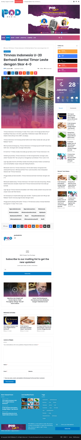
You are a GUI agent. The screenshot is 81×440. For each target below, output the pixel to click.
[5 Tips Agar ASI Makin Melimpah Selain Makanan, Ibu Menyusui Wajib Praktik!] (30, 407)
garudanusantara (30, 209)
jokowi (50, 405)
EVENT (17, 37)
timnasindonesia (16, 219)
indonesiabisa (14, 212)
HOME (3, 37)
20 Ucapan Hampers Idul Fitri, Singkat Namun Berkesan (11, 327)
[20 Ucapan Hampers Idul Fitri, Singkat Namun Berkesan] (11, 321)
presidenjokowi (50, 410)
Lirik (43, 410)
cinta (50, 402)
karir (55, 405)
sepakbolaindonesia (38, 216)
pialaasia (42, 212)
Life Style (56, 407)
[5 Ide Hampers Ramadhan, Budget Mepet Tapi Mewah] (27, 321)
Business (45, 402)
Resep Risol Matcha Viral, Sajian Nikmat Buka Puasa (72, 135)
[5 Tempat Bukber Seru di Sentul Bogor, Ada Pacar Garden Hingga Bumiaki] (44, 321)
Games (54, 402)
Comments (73, 108)
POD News (11, 48)
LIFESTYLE (23, 37)
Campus (29, 37)
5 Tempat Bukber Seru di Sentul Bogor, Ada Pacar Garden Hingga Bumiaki (42, 1)
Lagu (50, 407)
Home (6, 48)
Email (5, 371)
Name (5, 364)
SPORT (12, 37)
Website (30, 371)
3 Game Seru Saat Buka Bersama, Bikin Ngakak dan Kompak (72, 157)
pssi (27, 216)
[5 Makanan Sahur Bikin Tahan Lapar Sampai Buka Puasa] (36, 403)
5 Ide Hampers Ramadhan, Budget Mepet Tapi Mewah (26, 327)
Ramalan (44, 413)
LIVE (34, 37)
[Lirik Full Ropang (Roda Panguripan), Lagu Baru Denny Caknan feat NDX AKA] (24, 407)
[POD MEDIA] (11, 13)
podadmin (8, 68)
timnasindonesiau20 (31, 219)
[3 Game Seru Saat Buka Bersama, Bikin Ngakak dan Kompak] (62, 156)
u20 (43, 219)
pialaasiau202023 (16, 216)
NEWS (8, 37)
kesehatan (45, 407)
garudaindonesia (15, 209)
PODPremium (76, 437)
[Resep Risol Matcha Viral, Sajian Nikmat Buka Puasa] (62, 135)
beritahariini (45, 399)
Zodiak (44, 418)
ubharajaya (54, 415)
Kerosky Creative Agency (46, 437)
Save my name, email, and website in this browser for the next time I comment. (25, 378)
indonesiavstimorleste (29, 212)
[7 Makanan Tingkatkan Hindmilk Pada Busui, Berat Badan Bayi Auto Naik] (36, 407)
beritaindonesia (53, 399)
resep (50, 413)
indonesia (42, 209)
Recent (61, 108)
